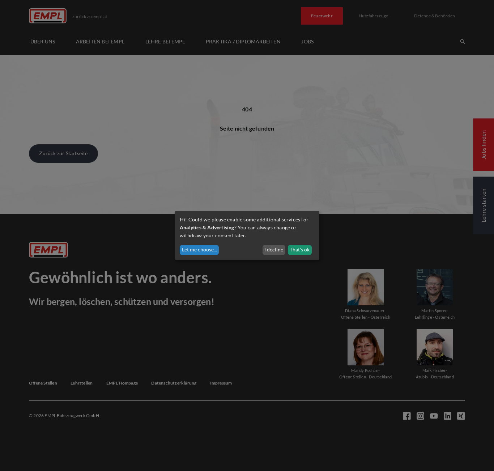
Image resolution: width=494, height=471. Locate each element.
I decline (273, 250)
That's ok (300, 250)
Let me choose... (199, 250)
